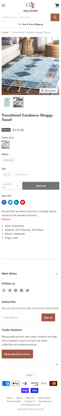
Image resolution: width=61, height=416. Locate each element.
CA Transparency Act (30, 404)
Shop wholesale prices (17, 353)
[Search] (55, 17)
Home (5, 32)
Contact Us (30, 401)
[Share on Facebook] (4, 202)
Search (19, 398)
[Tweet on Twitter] (10, 202)
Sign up (48, 317)
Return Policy (44, 398)
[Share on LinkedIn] (16, 202)
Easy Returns (45, 401)
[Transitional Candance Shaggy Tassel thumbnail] (7, 102)
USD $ (29, 375)
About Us (30, 398)
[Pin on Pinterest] (22, 202)
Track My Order (14, 401)
